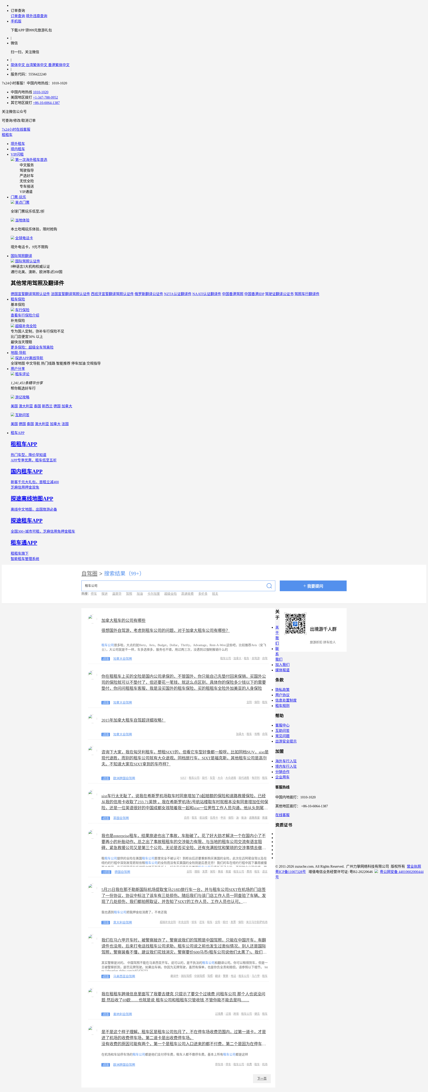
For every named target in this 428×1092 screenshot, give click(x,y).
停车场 (219, 1064)
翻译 (217, 976)
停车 (94, 593)
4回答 (105, 818)
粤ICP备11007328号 (290, 872)
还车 (202, 922)
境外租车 (18, 144)
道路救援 (254, 817)
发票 (205, 871)
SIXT (183, 778)
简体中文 (18, 65)
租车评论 (22, 374)
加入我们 (282, 665)
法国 (65, 424)
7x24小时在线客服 (16, 129)
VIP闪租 (17, 154)
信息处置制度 (286, 700)
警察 (225, 976)
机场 (265, 1064)
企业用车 (282, 777)
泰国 (37, 406)
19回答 (106, 872)
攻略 (257, 734)
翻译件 (175, 976)
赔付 (225, 922)
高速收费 (187, 593)
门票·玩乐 (18, 197)
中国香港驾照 (232, 294)
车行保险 (22, 310)
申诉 (223, 817)
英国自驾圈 (121, 818)
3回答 (105, 1014)
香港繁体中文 (59, 65)
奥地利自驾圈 (122, 1014)
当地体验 (22, 220)
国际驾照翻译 (21, 256)
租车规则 (282, 706)
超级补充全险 (26, 326)
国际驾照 (186, 976)
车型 (212, 778)
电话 (233, 976)
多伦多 (203, 593)
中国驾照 (199, 976)
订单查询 (18, 16)
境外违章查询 (36, 16)
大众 (220, 778)
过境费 (219, 1014)
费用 (249, 871)
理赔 (197, 871)
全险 (249, 702)
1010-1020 (40, 92)
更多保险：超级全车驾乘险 (32, 347)
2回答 (105, 658)
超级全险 (170, 593)
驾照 (129, 593)
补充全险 (183, 922)
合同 (186, 817)
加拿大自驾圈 (122, 658)
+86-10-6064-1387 (46, 103)
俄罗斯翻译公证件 (149, 294)
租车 (246, 658)
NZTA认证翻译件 (177, 294)
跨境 (236, 1014)
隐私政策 (282, 690)
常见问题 (282, 736)
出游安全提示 (286, 741)
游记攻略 (22, 397)
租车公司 (225, 658)
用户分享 (18, 369)
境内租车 (18, 149)
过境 (228, 1014)
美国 (14, 406)
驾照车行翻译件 (306, 294)
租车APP (18, 433)
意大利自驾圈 (122, 922)
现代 (204, 778)
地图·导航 (18, 353)
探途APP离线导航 (29, 358)
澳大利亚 (26, 406)
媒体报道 (282, 670)
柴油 (244, 817)
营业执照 (414, 866)
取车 (194, 817)
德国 (57, 406)
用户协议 (282, 695)
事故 (220, 871)
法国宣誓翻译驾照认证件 (70, 294)
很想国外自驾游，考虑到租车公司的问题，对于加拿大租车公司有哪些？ (165, 630)
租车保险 (18, 299)
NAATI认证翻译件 (206, 294)
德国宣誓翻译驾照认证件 (30, 294)
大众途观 (230, 778)
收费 (249, 1064)
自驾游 (256, 658)
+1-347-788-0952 (45, 97)
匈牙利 (256, 778)
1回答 (105, 702)
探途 (104, 593)
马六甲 (256, 976)
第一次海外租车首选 (31, 160)
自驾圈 (89, 573)
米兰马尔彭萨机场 (257, 922)
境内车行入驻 (286, 766)
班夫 (215, 593)
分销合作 (282, 772)
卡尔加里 (153, 593)
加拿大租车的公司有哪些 (123, 620)
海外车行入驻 (286, 761)
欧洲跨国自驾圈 (124, 778)
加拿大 (67, 406)
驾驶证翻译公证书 (279, 294)
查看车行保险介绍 (25, 315)
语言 (265, 871)
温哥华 (116, 593)
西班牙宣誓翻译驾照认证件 (112, 294)
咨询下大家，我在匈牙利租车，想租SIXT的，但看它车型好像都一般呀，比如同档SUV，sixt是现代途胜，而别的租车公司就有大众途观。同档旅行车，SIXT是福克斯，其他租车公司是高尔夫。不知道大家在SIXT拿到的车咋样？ (185, 758)
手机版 (16, 21)
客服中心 (282, 725)
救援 (265, 817)
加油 (140, 593)
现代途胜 (244, 778)
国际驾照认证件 (27, 261)
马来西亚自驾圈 (124, 976)
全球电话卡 (24, 238)
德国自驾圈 (122, 872)
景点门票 (22, 202)
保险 (257, 702)
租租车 (7, 135)
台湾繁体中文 (37, 65)
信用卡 (214, 817)
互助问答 (22, 415)
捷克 (257, 1014)
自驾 (265, 658)
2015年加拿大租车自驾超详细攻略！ (133, 720)
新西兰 (47, 406)
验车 (194, 922)
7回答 (105, 922)
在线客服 (282, 815)
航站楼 (204, 817)
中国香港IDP (254, 294)
